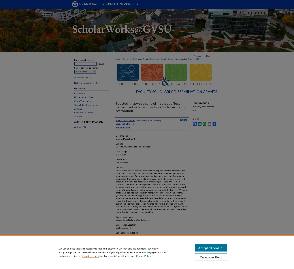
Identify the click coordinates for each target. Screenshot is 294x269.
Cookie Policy (143, 255)
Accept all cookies (211, 248)
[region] (147, 252)
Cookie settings (90, 255)
